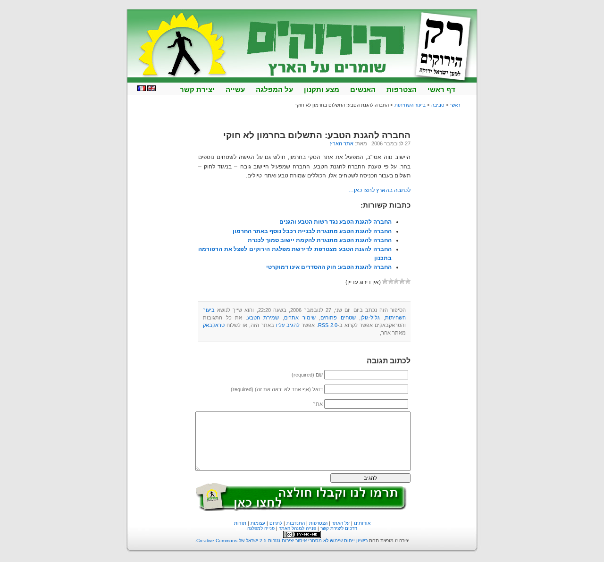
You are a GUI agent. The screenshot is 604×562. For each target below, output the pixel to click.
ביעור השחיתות (410, 105)
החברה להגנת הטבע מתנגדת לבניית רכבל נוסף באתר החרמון (312, 231)
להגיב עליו (288, 325)
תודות (240, 523)
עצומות (258, 523)
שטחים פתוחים (338, 317)
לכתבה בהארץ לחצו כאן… (379, 190)
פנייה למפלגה (261, 528)
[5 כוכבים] (385, 281)
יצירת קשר (197, 89)
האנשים (363, 89)
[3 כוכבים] (396, 281)
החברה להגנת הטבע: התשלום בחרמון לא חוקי (317, 135)
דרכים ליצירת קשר (338, 528)
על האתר (341, 523)
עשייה (235, 89)
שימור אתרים (300, 317)
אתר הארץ (341, 143)
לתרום (275, 523)
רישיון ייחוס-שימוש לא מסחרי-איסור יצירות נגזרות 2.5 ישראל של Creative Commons (282, 540)
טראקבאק (214, 325)
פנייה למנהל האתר (297, 528)
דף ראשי (441, 89)
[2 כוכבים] (402, 281)
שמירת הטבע (263, 317)
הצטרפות (401, 89)
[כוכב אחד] (408, 281)
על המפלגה (274, 89)
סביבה (438, 105)
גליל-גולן (370, 317)
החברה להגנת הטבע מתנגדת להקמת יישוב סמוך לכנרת (320, 240)
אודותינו (362, 523)
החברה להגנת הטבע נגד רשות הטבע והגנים (335, 221)
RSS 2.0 (327, 325)
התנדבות (295, 523)
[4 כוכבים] (391, 281)
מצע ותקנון (321, 89)
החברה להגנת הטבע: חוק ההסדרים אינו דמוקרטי (329, 267)
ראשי (455, 105)
